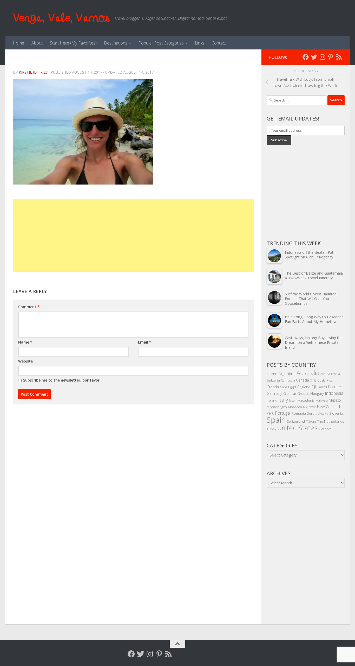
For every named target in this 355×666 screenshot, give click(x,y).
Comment (29, 306)
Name (25, 342)
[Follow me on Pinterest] (330, 57)
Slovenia (336, 413)
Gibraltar (289, 393)
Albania (272, 373)
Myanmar (309, 407)
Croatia (273, 386)
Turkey (271, 429)
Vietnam (325, 428)
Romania (299, 413)
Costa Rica (325, 380)
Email (144, 342)
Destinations (115, 43)
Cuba (283, 387)
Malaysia (321, 400)
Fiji (314, 386)
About (37, 43)
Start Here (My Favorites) (73, 43)
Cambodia (288, 380)
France (334, 387)
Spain (276, 420)
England (304, 386)
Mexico (335, 400)
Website (25, 361)
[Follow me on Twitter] (314, 57)
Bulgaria (273, 380)
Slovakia (323, 413)
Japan (293, 400)
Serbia (312, 413)
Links (199, 43)
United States (297, 427)
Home (18, 43)
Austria (325, 374)
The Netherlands (330, 421)
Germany (274, 393)
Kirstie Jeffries (33, 72)
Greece (303, 393)
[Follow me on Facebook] (306, 57)
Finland (322, 387)
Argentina (287, 373)
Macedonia (306, 400)
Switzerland (296, 421)
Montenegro (277, 406)
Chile (313, 380)
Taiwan (311, 421)
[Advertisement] (133, 235)
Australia (308, 373)
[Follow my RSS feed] (339, 57)
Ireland (272, 400)
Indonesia (334, 393)
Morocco (295, 406)
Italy (283, 399)
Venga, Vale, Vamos (61, 18)
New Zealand (328, 406)
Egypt (292, 387)
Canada (302, 380)
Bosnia (335, 374)
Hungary (317, 393)
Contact (219, 43)
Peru (270, 413)
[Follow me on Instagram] (322, 57)
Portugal (283, 413)
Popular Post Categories (161, 43)
